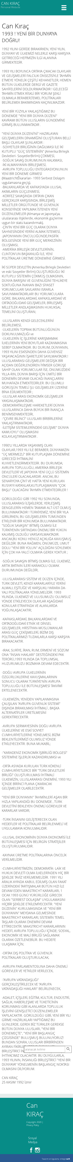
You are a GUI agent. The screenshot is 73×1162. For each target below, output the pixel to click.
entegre (65, 1159)
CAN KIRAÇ (10, 5)
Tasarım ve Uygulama (50, 1159)
